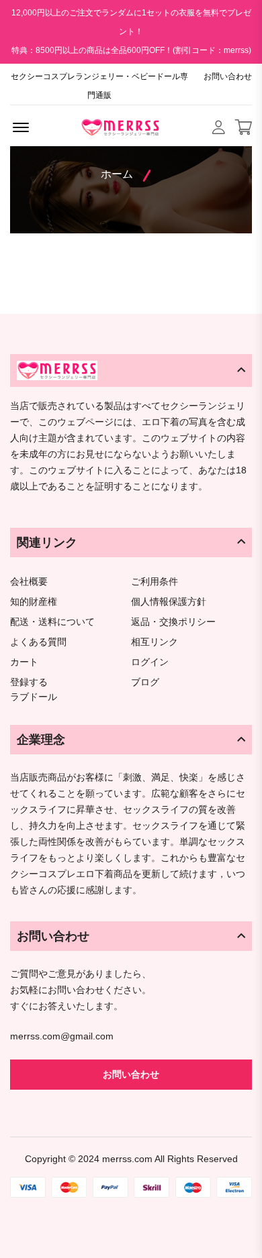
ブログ (145, 682)
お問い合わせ (228, 76)
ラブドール (33, 697)
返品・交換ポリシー (173, 622)
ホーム (117, 174)
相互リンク (154, 642)
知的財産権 (33, 602)
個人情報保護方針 (168, 602)
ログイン (150, 662)
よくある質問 (38, 642)
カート (24, 662)
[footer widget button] (131, 370)
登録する (29, 682)
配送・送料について (52, 622)
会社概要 (29, 582)
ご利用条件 (154, 582)
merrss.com (127, 1158)
